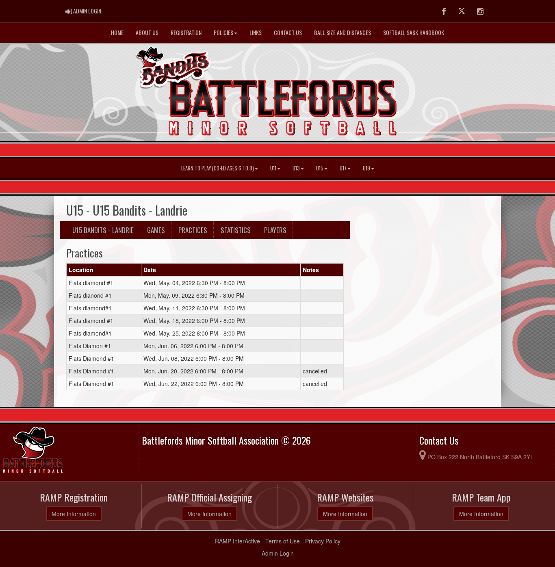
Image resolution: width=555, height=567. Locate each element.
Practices (192, 230)
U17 (343, 168)
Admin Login (278, 553)
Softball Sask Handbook (413, 32)
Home (117, 32)
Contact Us (288, 32)
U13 (296, 168)
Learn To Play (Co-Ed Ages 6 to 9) (217, 168)
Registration (186, 32)
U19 (366, 168)
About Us (147, 32)
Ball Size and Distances (342, 32)
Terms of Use (282, 541)
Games (156, 230)
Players (275, 230)
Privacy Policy (322, 541)
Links (255, 32)
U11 (273, 168)
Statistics (236, 230)
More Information (74, 514)
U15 (319, 168)
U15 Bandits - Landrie (103, 230)
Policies (223, 32)
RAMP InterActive (237, 541)
